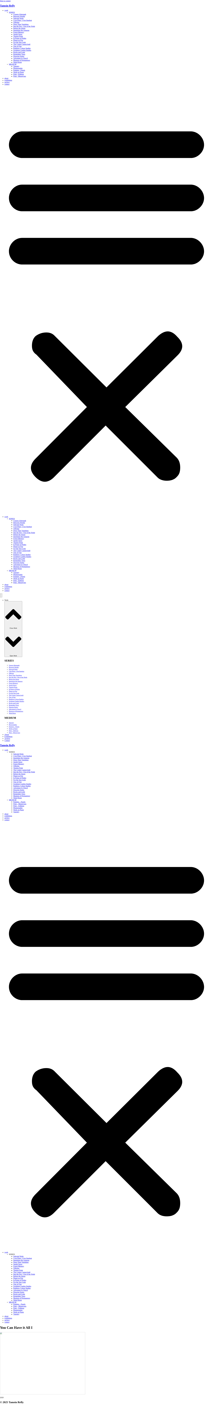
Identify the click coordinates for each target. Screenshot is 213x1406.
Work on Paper (18, 72)
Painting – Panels (14, 727)
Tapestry (16, 66)
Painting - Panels (19, 70)
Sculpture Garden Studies (22, 50)
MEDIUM (12, 64)
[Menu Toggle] (1, 595)
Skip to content (5, 1)
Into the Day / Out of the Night (24, 26)
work (6, 10)
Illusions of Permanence (21, 60)
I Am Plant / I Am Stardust (22, 20)
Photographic (18, 68)
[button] (106, 300)
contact (6, 84)
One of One (17, 46)
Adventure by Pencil (20, 58)
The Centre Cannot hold (21, 44)
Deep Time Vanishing (21, 24)
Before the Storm (19, 28)
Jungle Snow (17, 34)
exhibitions (8, 80)
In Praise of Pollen (19, 38)
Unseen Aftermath (19, 14)
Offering (16, 22)
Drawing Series (18, 56)
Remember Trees (19, 54)
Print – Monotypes (14, 733)
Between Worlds (19, 16)
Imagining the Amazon (21, 30)
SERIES (12, 12)
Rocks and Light (19, 52)
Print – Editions (13, 731)
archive (7, 82)
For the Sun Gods (19, 42)
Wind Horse (17, 62)
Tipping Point (18, 36)
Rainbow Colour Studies (22, 48)
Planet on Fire (18, 40)
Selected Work (18, 18)
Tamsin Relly (7, 5)
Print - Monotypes (19, 76)
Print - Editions (18, 74)
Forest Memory (18, 32)
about (6, 78)
